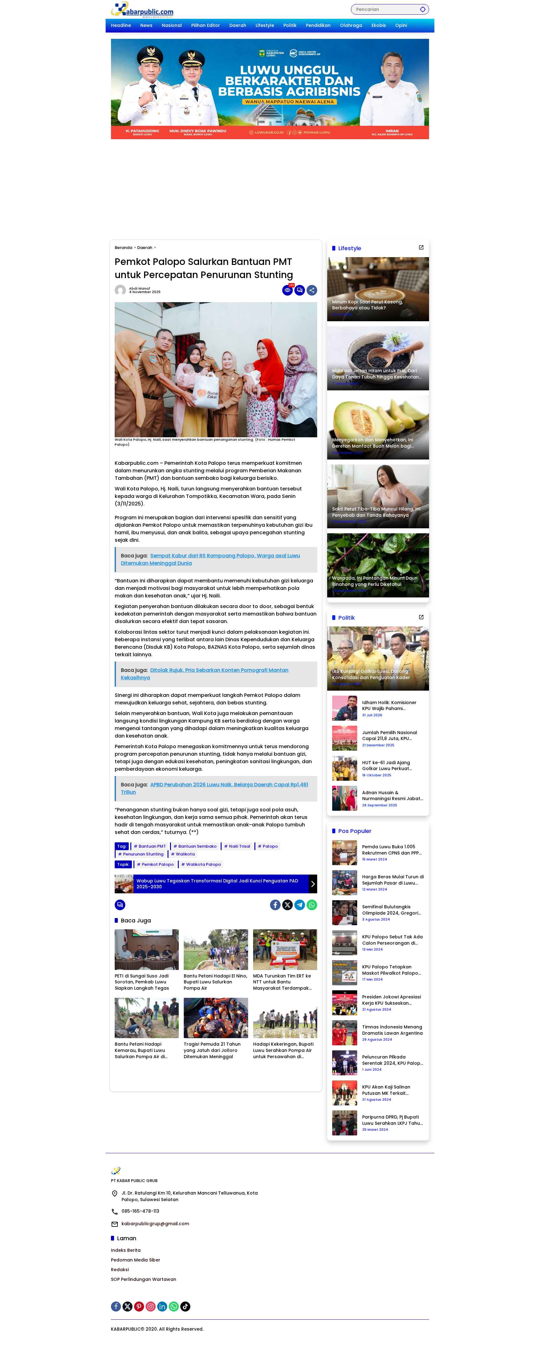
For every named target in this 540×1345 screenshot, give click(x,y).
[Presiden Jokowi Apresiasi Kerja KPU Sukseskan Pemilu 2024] (344, 1002)
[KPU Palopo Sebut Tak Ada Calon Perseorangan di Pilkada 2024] (344, 942)
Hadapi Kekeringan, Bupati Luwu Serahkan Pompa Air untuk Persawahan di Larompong (283, 1050)
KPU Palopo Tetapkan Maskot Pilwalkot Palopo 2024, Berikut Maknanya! (390, 970)
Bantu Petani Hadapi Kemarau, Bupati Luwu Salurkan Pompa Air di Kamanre (140, 1050)
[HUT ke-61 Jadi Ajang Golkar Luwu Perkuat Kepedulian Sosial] (344, 768)
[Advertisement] (270, 186)
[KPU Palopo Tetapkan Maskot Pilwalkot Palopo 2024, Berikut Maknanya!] (344, 972)
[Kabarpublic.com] (142, 9)
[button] (423, 9)
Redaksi (120, 1269)
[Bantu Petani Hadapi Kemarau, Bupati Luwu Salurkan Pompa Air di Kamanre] (147, 1018)
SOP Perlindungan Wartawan (143, 1279)
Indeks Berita (126, 1250)
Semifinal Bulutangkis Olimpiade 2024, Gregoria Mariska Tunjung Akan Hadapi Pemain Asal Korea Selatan (392, 910)
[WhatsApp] (312, 905)
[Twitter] (287, 905)
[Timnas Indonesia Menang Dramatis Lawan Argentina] (344, 1032)
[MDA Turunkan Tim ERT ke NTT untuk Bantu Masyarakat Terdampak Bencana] (285, 949)
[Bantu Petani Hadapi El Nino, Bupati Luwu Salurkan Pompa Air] (216, 949)
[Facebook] (275, 905)
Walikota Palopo (203, 864)
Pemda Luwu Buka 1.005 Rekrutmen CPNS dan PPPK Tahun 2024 (392, 850)
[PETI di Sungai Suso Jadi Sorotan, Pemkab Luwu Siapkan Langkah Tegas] (147, 949)
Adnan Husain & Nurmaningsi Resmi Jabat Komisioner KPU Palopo (391, 796)
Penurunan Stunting (143, 854)
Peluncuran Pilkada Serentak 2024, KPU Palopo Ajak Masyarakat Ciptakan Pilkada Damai (392, 1060)
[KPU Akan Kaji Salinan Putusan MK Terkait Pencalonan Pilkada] (344, 1092)
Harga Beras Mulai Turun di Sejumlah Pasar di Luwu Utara (393, 880)
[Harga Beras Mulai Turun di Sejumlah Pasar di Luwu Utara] (344, 882)
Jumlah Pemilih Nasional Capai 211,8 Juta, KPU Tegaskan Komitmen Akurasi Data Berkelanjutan (389, 736)
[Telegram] (299, 905)
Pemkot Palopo (158, 864)
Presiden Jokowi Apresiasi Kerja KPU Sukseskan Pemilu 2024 (391, 1000)
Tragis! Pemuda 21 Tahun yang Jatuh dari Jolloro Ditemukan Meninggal (212, 1050)
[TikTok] (185, 1307)
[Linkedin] (162, 1307)
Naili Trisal (239, 846)
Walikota (185, 854)
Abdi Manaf (139, 288)
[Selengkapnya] (421, 247)
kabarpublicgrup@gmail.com (155, 1224)
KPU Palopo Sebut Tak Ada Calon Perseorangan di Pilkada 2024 (392, 940)
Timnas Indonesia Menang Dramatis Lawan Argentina (392, 1030)
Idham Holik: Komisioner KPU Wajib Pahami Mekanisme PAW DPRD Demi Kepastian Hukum (389, 706)
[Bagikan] (312, 290)
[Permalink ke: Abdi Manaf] (122, 290)
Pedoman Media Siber (135, 1260)
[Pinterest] (139, 1307)
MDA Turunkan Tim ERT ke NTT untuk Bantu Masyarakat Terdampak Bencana (282, 982)
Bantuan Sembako (197, 846)
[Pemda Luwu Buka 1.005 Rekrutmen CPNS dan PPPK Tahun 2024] (344, 852)
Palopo (270, 846)
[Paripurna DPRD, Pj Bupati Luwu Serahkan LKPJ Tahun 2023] (344, 1122)
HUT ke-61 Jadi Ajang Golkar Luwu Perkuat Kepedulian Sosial (386, 766)
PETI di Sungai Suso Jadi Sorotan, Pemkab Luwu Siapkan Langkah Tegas (142, 982)
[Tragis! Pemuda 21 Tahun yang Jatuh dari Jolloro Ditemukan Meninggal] (216, 1018)
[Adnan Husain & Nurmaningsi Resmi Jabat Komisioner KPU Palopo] (344, 798)
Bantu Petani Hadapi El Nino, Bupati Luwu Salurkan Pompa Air (215, 982)
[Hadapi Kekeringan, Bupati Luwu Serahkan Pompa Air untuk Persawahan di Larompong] (285, 1018)
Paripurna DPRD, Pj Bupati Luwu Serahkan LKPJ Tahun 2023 (392, 1120)
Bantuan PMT (152, 846)
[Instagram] (151, 1307)
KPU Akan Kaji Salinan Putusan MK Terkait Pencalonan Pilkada (386, 1090)
